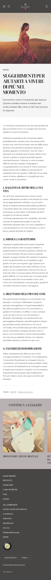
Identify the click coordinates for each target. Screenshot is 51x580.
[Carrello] (47, 6)
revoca (6, 528)
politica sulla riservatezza (15, 509)
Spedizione (8, 523)
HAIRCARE (8, 485)
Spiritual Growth (25, 392)
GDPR (5, 537)
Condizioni (8, 514)
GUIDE (6, 499)
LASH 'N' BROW (10, 489)
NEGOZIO (7, 480)
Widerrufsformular (11, 532)
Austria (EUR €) (10, 558)
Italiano (25, 558)
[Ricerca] (9, 6)
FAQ (5, 494)
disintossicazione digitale (20, 456)
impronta (7, 518)
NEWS (6, 70)
